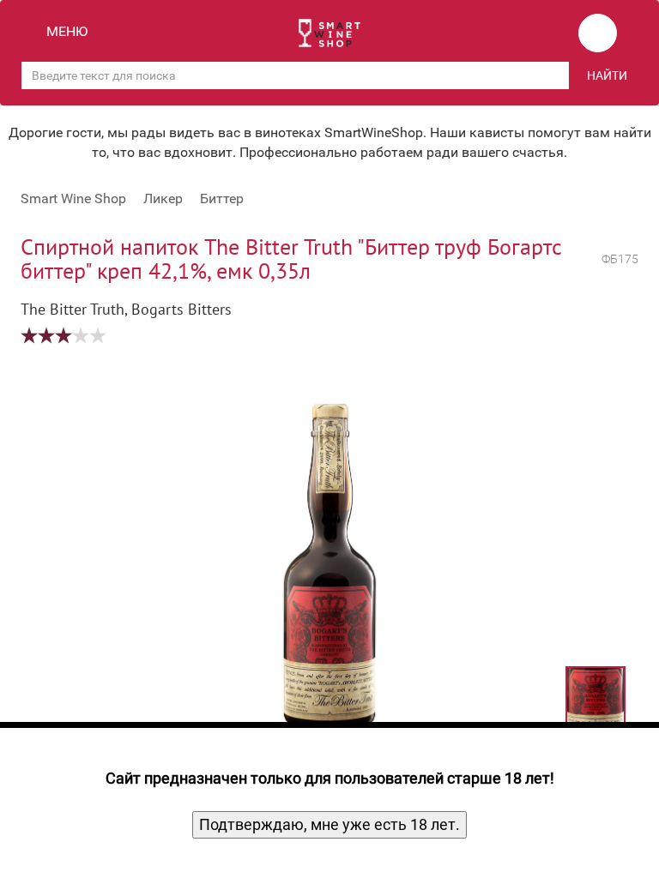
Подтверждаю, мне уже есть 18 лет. (329, 824)
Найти (607, 75)
